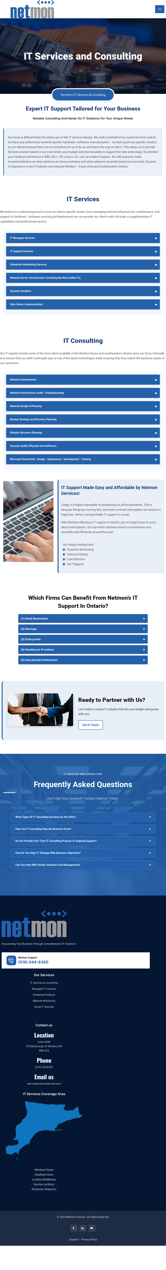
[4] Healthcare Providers (37, 649)
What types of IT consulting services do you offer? (83, 817)
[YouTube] (92, 1228)
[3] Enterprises (31, 639)
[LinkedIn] (83, 1228)
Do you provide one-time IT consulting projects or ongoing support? (83, 840)
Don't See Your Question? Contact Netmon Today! (83, 798)
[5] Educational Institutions (39, 660)
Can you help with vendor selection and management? (83, 864)
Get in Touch (91, 725)
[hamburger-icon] (159, 9)
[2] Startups (29, 629)
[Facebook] (74, 1228)
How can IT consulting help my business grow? (83, 828)
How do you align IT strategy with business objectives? (83, 852)
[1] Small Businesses (34, 618)
